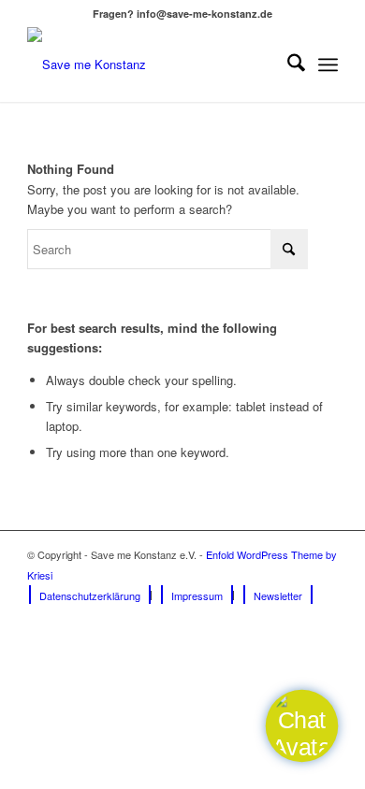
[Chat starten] (301, 725)
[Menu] (328, 64)
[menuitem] (287, 64)
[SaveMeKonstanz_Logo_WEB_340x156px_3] (151, 64)
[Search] (287, 64)
